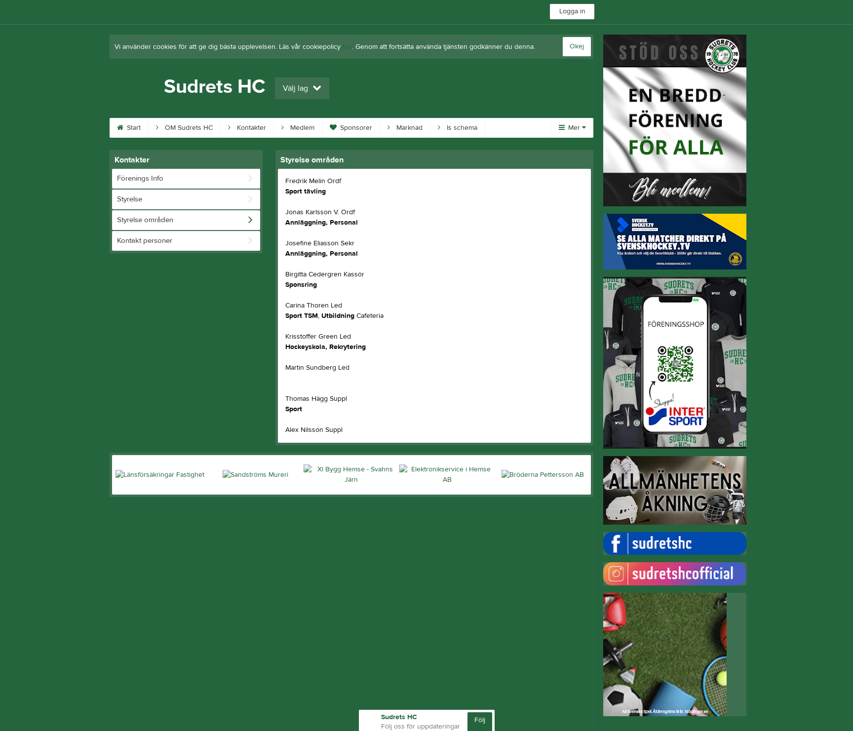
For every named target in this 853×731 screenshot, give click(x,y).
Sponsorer (355, 127)
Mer (574, 127)
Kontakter (250, 127)
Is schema (461, 127)
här (347, 46)
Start (133, 127)
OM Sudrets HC (188, 127)
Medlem (301, 127)
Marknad (408, 127)
